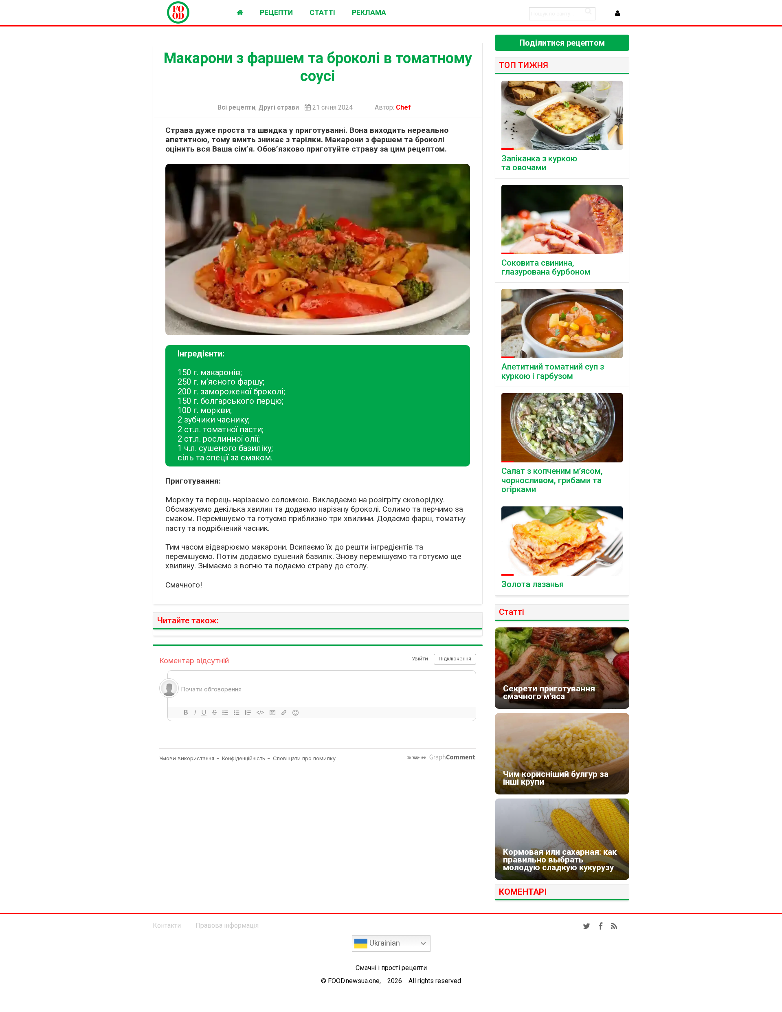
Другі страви (278, 107)
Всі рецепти (236, 107)
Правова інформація (227, 925)
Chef (405, 107)
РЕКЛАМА (369, 13)
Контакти (167, 925)
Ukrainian (383, 943)
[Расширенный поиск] (588, 11)
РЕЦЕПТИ (276, 13)
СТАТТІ (322, 13)
